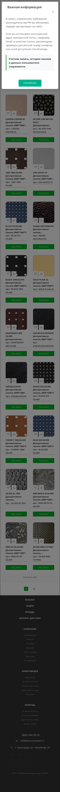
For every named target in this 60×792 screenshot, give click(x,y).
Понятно (30, 83)
